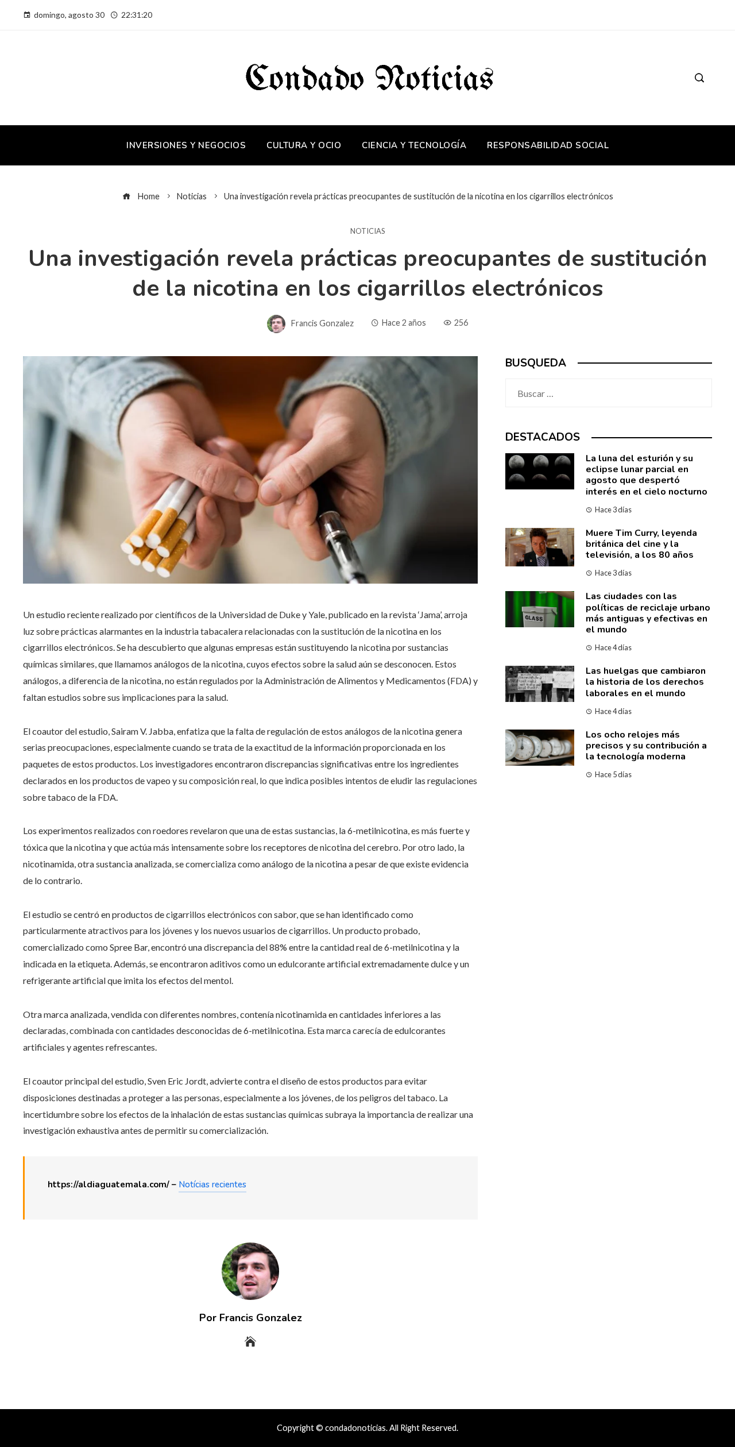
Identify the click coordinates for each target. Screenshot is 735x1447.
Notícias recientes (212, 1184)
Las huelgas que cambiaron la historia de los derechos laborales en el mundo (646, 682)
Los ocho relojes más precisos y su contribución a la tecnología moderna (646, 745)
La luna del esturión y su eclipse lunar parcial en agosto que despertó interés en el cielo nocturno (646, 475)
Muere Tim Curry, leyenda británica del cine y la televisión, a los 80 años (641, 544)
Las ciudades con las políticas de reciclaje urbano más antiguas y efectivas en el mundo (648, 613)
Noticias (367, 231)
